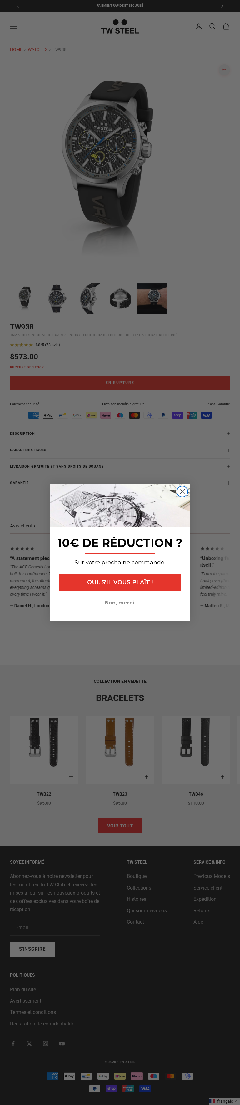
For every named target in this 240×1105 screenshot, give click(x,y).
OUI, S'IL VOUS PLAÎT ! (120, 582)
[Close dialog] (182, 491)
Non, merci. (120, 603)
